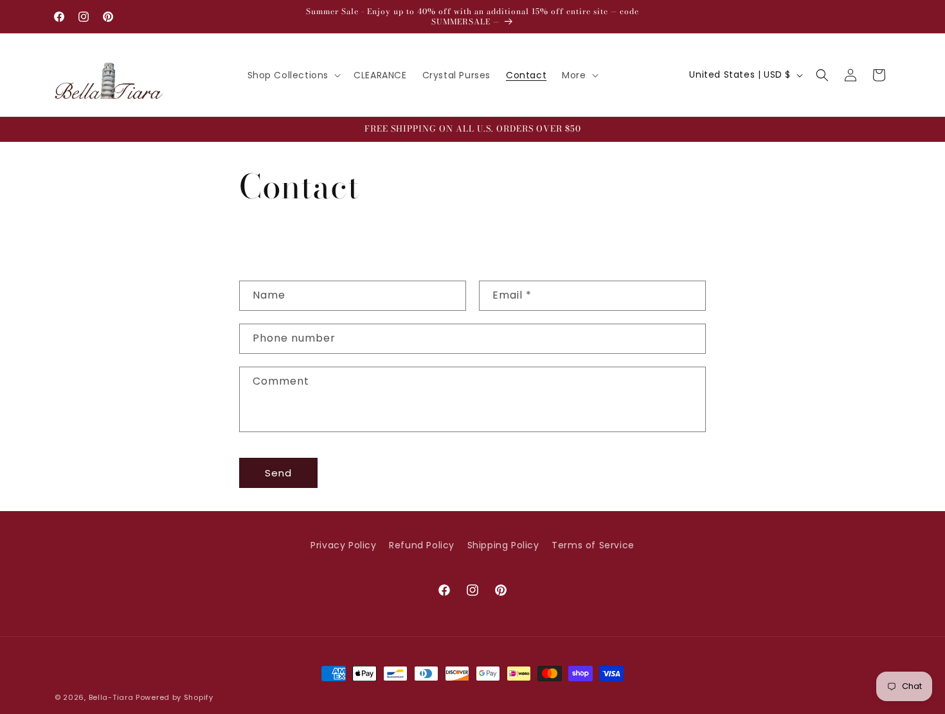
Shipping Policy (503, 545)
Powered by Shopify (174, 697)
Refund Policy (422, 545)
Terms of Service (593, 545)
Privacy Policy (343, 545)
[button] (293, 75)
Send (278, 472)
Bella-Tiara (111, 697)
